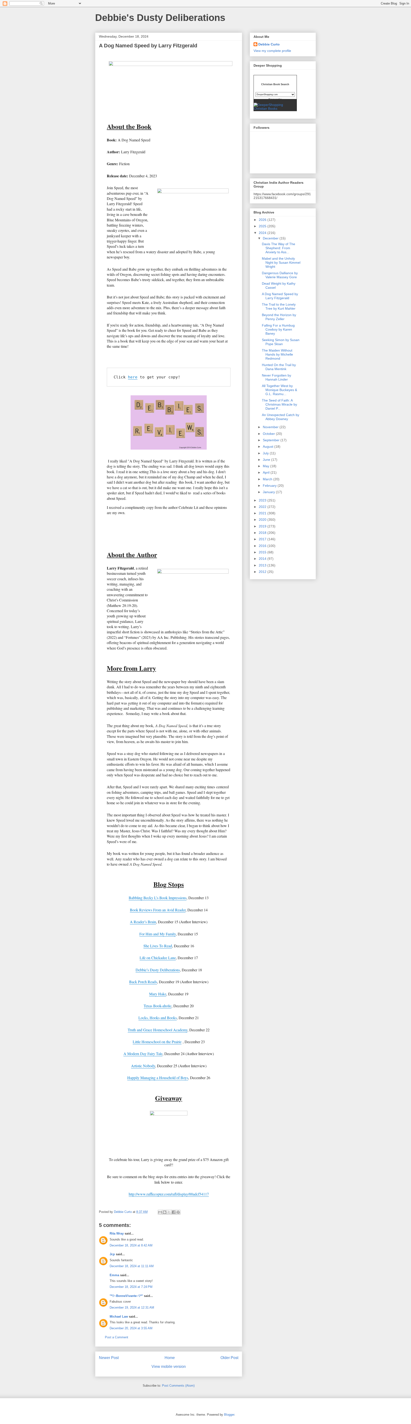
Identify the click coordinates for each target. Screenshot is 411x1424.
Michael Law (119, 1316)
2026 (263, 220)
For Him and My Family (157, 933)
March (268, 479)
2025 (263, 226)
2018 (263, 533)
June (267, 459)
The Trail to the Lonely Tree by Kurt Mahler (279, 306)
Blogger (229, 1414)
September (271, 440)
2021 (263, 513)
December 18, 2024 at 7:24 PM (131, 1287)
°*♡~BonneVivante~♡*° (126, 1296)
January (269, 492)
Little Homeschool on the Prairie (157, 1041)
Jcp (112, 1254)
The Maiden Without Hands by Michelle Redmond (277, 354)
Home (170, 1358)
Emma (114, 1275)
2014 (263, 559)
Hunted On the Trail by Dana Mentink (279, 367)
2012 (263, 572)
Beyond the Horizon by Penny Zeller (279, 317)
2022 (263, 507)
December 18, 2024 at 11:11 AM (132, 1266)
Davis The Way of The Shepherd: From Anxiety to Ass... (278, 248)
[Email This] (160, 1212)
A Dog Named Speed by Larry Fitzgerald (280, 296)
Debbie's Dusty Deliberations (160, 17)
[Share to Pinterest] (178, 1212)
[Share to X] (169, 1212)
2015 (263, 552)
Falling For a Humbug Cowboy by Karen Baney (278, 329)
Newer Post (109, 1358)
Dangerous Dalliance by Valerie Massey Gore (280, 275)
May (266, 466)
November (271, 427)
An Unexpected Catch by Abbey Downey (280, 417)
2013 (263, 565)
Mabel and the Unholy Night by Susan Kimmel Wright (281, 262)
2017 (263, 539)
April (266, 472)
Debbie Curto (269, 44)
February (270, 485)
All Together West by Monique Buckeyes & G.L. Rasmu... (279, 390)
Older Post (229, 1358)
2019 (263, 526)
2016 (263, 546)
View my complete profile (272, 51)
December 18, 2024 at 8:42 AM (131, 1245)
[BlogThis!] (164, 1212)
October (269, 434)
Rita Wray (117, 1233)
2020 (263, 519)
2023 (263, 500)
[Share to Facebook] (173, 1212)
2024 (263, 233)
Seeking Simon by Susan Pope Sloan (280, 342)
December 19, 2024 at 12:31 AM (132, 1307)
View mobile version (169, 1366)
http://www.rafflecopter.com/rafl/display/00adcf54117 (169, 1193)
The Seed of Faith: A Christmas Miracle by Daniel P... (279, 404)
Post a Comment (116, 1337)
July (266, 453)
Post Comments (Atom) (178, 1385)
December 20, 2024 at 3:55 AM (131, 1328)
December (271, 238)
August (268, 446)
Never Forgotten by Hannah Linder (276, 377)
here (132, 377)
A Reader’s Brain (143, 921)
